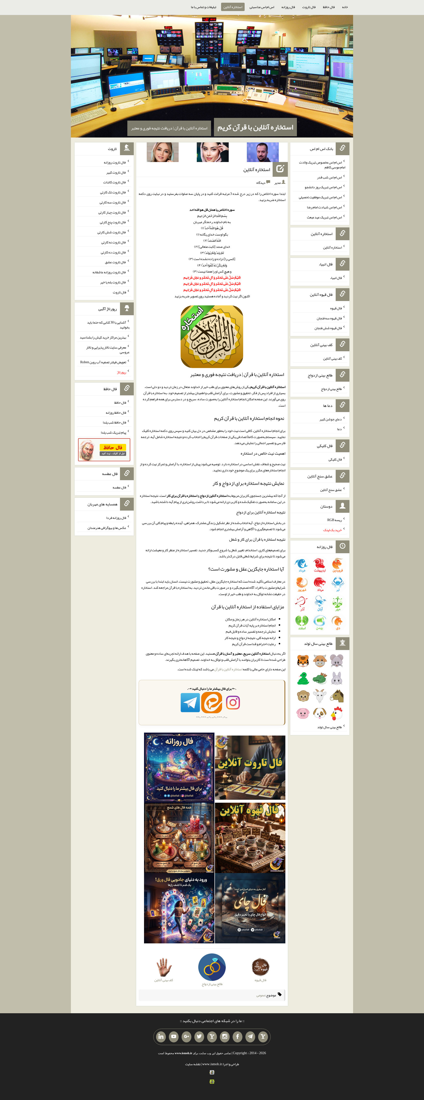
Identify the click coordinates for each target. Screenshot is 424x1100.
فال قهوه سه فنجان (329, 317)
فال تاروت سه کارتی (113, 202)
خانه (345, 6)
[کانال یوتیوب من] (174, 1037)
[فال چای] (250, 909)
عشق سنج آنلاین (331, 489)
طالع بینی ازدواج (331, 388)
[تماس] (212, 1037)
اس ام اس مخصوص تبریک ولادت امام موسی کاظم (322, 165)
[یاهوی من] (263, 1037)
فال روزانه (288, 6)
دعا (339, 428)
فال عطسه (119, 487)
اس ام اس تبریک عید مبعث (324, 216)
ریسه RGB (334, 519)
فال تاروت (309, 6)
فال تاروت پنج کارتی (113, 222)
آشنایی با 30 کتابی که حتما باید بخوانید (108, 325)
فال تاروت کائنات (114, 182)
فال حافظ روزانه (116, 412)
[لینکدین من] (161, 1037)
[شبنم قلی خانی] (163, 153)
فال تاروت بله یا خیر (113, 282)
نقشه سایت (192, 1064)
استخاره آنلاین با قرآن (228, 669)
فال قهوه (336, 308)
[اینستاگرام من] (225, 1037)
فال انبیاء (336, 277)
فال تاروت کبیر (116, 172)
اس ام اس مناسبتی (262, 6)
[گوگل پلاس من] (186, 1037)
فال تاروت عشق (115, 262)
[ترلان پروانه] (213, 153)
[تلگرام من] (250, 1037)
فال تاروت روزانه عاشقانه (109, 272)
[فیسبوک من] (237, 1037)
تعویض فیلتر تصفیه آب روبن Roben (103, 362)
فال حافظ (329, 6)
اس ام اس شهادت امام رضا (324, 207)
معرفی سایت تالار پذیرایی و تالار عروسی (108, 349)
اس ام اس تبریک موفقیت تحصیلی (320, 197)
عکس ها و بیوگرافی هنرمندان (107, 527)
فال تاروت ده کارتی (113, 252)
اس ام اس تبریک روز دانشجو (323, 187)
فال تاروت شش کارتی (111, 232)
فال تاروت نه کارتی (113, 242)
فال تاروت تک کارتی (113, 192)
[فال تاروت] (250, 768)
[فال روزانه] (179, 768)
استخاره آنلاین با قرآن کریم (255, 127)
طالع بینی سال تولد (329, 727)
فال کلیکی (335, 459)
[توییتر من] (199, 1037)
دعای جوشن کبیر (330, 418)
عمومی (260, 995)
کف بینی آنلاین (332, 358)
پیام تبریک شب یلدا (113, 432)
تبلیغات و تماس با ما (203, 6)
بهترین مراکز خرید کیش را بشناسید (103, 337)
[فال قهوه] (250, 839)
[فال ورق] (179, 909)
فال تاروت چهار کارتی (112, 212)
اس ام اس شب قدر (329, 177)
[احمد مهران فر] (263, 153)
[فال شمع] (179, 839)
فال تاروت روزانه (115, 162)
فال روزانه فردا (116, 517)
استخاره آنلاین (233, 6)
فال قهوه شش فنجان (328, 328)
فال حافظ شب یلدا (114, 422)
